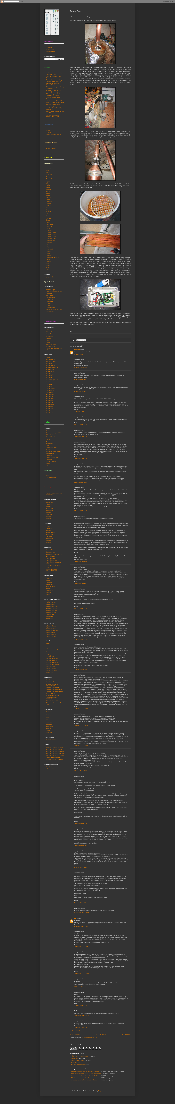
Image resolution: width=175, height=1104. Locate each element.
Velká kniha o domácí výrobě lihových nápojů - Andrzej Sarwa (55, 101)
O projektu (49, 47)
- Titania (48, 181)
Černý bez (49, 175)
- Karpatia (48, 218)
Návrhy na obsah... (51, 51)
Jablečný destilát (50, 604)
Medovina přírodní (51, 612)
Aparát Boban (50, 390)
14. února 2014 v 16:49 (80, 511)
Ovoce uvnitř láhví (51, 277)
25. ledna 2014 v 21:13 (80, 368)
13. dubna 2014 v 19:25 (80, 771)
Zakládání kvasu (50, 289)
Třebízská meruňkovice (52, 662)
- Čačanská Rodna (51, 238)
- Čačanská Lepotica (51, 232)
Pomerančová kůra (51, 477)
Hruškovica (49, 528)
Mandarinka (49, 584)
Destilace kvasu (50, 297)
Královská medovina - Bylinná (54, 749)
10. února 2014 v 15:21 (80, 425)
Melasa (48, 195)
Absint (47, 431)
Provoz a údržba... (51, 346)
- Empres (48, 247)
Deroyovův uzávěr (51, 148)
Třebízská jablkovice (51, 660)
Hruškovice (49, 504)
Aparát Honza (50, 394)
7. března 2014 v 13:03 (80, 639)
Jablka (48, 187)
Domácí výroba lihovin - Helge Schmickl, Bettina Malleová (54, 80)
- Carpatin (48, 230)
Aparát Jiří (49, 386)
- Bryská (48, 228)
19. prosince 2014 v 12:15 (81, 973)
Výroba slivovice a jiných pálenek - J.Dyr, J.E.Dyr (53, 115)
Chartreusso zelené (51, 447)
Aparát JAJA (49, 402)
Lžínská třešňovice (51, 634)
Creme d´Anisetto (51, 437)
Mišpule (48, 199)
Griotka (48, 445)
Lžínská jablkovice (51, 628)
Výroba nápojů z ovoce (77, 1060)
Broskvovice (49, 502)
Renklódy (48, 212)
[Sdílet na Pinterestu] (85, 340)
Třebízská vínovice (51, 668)
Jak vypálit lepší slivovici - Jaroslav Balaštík (53, 84)
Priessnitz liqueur (50, 740)
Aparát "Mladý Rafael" (52, 380)
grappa (48, 714)
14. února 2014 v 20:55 (80, 561)
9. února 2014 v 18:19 (80, 391)
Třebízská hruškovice (52, 658)
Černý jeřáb (49, 177)
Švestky (48, 220)
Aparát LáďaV (50, 398)
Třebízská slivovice (51, 666)
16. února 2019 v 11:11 (80, 1027)
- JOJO (48, 259)
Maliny (48, 193)
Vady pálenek (49, 312)
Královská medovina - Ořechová (55, 755)
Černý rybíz (49, 179)
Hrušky (48, 185)
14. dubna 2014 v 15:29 (80, 845)
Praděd (48, 463)
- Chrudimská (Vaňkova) (52, 257)
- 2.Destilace (49, 303)
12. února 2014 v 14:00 (80, 436)
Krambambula (50, 453)
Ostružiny (48, 208)
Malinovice (49, 724)
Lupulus (48, 648)
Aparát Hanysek (50, 374)
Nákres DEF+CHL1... (52, 361)
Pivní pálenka (49, 510)
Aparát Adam (49, 409)
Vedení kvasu (49, 295)
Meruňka (48, 197)
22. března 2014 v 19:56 (81, 725)
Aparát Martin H (50, 359)
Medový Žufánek (50, 532)
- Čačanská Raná (51, 236)
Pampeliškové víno (51, 461)
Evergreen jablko (50, 556)
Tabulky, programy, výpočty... (53, 134)
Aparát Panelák (50, 388)
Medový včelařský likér (52, 457)
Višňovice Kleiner (51, 769)
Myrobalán (49, 201)
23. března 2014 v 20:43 (81, 745)
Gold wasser (49, 443)
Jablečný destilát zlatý (52, 606)
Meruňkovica (49, 534)
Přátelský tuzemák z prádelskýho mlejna (51, 570)
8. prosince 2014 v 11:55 (81, 926)
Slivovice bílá (49, 618)
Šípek (47, 216)
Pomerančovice (50, 586)
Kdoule (48, 191)
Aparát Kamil (49, 392)
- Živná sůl (49, 293)
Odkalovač (74, 1062)
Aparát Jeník (49, 396)
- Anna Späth (49, 224)
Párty (47, 654)
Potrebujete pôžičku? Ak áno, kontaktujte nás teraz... (85, 1071)
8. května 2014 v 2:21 (80, 903)
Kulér (47, 475)
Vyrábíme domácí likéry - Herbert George (53, 105)
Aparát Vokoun (50, 378)
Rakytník (48, 210)
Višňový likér (49, 466)
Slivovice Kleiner (50, 767)
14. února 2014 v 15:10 (80, 482)
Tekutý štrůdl (49, 590)
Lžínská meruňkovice (52, 630)
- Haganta (48, 251)
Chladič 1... (49, 357)
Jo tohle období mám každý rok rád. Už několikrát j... (85, 1076)
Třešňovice (49, 514)
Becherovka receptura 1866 (53, 433)
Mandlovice (49, 455)
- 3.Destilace (49, 305)
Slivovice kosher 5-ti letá (52, 687)
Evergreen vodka (50, 558)
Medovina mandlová (51, 608)
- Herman (48, 255)
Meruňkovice (49, 508)
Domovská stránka (101, 1034)
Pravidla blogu (50, 49)
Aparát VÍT (49, 376)
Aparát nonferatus (51, 413)
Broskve (48, 172)
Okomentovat (76, 1031)
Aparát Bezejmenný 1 (52, 367)
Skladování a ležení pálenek (54, 310)
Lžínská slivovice (50, 632)
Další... (48, 269)
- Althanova (49, 214)
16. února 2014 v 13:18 (80, 609)
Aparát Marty (49, 384)
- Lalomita (48, 261)
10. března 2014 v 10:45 (81, 708)
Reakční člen (49, 334)
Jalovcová (49, 722)
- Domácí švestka (50, 240)
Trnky (47, 263)
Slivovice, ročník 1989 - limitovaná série (52, 684)
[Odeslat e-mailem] (77, 340)
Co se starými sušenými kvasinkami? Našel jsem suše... (86, 1073)
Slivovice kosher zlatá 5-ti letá (54, 689)
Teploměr (48, 338)
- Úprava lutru (49, 301)
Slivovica (48, 540)
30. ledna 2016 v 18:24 (80, 1005)
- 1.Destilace (49, 299)
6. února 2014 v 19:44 (80, 379)
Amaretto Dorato (50, 550)
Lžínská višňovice (51, 636)
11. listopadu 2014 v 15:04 (81, 913)
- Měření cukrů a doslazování (54, 291)
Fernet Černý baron (51, 560)
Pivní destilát (49, 616)
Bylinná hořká (50, 435)
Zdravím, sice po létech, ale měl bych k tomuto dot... (85, 1078)
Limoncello (49, 582)
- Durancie (49, 243)
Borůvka (48, 170)
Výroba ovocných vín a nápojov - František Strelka (54, 73)
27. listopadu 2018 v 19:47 (81, 1015)
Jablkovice (49, 506)
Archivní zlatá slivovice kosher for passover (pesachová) (54, 694)
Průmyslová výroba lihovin (78, 1064)
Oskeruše (48, 205)
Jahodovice (49, 720)
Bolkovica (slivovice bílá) (53, 701)
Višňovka (48, 542)
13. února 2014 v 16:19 (80, 458)
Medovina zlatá (50, 614)
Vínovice (48, 516)
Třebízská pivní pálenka (52, 664)
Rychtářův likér (50, 656)
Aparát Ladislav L (51, 365)
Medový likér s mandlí (52, 650)
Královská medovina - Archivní (54, 759)
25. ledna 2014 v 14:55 (80, 354)
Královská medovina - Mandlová (55, 751)
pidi (75, 918)
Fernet (48, 439)
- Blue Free (49, 226)
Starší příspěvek (125, 1034)
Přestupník (49, 340)
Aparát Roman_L (50, 369)
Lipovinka (48, 646)
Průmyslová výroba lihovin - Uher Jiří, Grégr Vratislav (53, 94)
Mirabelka (48, 728)
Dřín (47, 183)
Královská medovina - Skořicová (55, 753)
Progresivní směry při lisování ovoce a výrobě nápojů (54, 91)
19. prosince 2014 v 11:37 (81, 946)
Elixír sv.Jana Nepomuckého (54, 554)
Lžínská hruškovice (51, 626)
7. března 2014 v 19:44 (80, 669)
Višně (47, 267)
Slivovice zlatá (50, 682)
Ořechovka (49, 459)
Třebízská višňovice (51, 670)
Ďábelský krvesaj (50, 552)
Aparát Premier (50, 404)
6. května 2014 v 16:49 (80, 867)
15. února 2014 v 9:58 (80, 583)
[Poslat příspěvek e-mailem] (74, 340)
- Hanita (48, 253)
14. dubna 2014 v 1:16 (80, 823)
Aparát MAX (49, 363)
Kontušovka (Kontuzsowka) (53, 451)
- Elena (48, 245)
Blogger (100, 1091)
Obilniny (48, 203)
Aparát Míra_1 (50, 371)
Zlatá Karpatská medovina (53, 757)
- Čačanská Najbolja (51, 234)
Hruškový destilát (50, 602)
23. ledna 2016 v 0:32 (80, 987)
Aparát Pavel (49, 407)
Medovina (48, 530)
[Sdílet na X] (81, 340)
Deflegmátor (49, 336)
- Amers (48, 222)
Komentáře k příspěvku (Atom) (90, 1037)
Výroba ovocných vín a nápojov (80, 1056)
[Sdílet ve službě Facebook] (83, 340)
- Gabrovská (49, 249)
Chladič (48, 342)
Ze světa (48, 132)
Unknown (77, 349)
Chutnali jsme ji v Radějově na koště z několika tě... (85, 1080)
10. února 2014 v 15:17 (80, 411)
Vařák (47, 330)
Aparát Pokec (49, 400)
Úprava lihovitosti (50, 307)
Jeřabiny (48, 189)
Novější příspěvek (75, 1034)
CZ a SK (48, 130)
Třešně (48, 265)
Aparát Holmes (50, 382)
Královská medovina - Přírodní (54, 747)
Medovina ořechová (51, 610)
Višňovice (48, 518)
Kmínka (48, 449)
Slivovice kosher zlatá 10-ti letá (54, 691)
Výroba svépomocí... (51, 344)
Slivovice (48, 512)
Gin (47, 441)
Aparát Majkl (74, 1058)
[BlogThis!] (79, 340)
